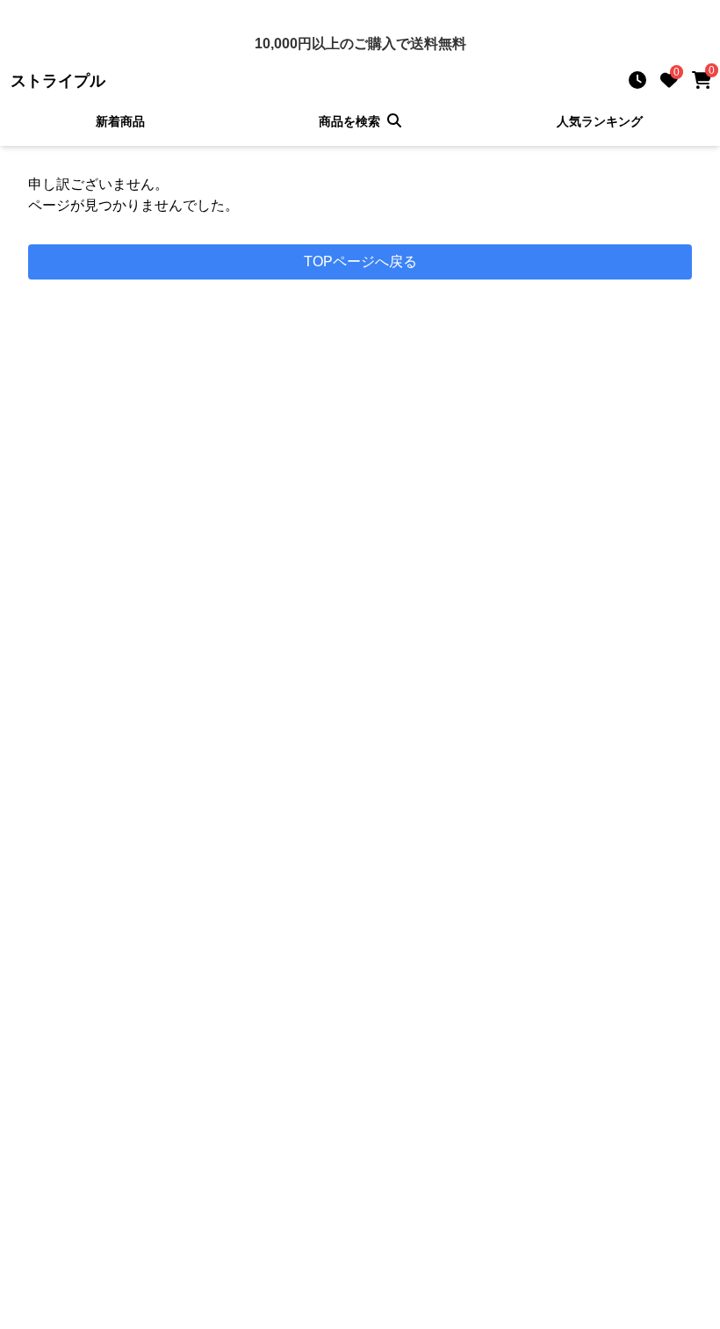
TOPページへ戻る (360, 261)
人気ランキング (600, 121)
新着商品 (120, 121)
